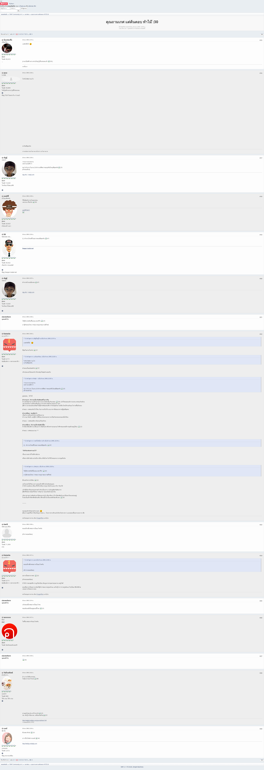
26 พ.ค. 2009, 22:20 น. (28, 72)
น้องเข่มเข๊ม (8, 40)
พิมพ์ (262, 34)
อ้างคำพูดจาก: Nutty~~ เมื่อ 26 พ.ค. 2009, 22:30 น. (39, 378)
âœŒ (6, 524)
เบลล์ (5, 728)
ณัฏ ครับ (24, 174)
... (28, 34)
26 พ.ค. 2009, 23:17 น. (28, 617)
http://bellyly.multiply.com (29, 743)
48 (30, 34)
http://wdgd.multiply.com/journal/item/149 (34, 720)
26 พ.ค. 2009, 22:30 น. (28, 157)
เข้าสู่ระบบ (22, 6)
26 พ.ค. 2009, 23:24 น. (28, 728)
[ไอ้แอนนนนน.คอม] (2, 650)
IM (5, 234)
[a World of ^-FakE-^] (2, 93)
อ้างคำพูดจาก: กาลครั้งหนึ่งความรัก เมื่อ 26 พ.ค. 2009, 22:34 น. (42, 441)
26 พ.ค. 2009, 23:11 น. (28, 555)
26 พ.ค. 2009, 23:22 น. (28, 672)
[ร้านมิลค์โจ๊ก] (2, 701)
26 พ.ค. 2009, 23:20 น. (28, 655)
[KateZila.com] (2, 366)
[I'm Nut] (2, 190)
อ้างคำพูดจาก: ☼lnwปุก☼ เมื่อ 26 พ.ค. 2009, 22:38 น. (39, 466)
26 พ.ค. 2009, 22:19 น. (28, 40)
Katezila (7, 334)
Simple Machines (138, 767)
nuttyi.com (31, 174)
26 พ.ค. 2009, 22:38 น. (28, 317)
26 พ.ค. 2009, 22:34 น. (28, 234)
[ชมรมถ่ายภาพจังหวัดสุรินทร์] (2, 270)
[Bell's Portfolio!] (2, 753)
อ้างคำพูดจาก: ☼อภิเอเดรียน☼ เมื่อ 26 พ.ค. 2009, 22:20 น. (41, 356)
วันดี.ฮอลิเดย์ (8, 672)
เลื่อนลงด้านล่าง (5, 34)
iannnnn (7, 617)
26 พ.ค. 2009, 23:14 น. (28, 600)
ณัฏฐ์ (5, 157)
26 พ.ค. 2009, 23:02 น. (28, 333)
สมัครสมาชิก (32, 6)
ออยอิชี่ (6, 196)
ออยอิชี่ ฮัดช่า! (26, 210)
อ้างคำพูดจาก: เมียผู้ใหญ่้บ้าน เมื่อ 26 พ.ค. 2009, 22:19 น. (40, 338)
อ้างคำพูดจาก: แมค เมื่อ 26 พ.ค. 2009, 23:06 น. (38, 560)
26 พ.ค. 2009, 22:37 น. (28, 278)
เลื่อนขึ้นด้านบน (5, 760)
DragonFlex (40, 518)
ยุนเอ (5, 73)
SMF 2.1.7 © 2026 (126, 767)
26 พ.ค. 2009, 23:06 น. (28, 524)
